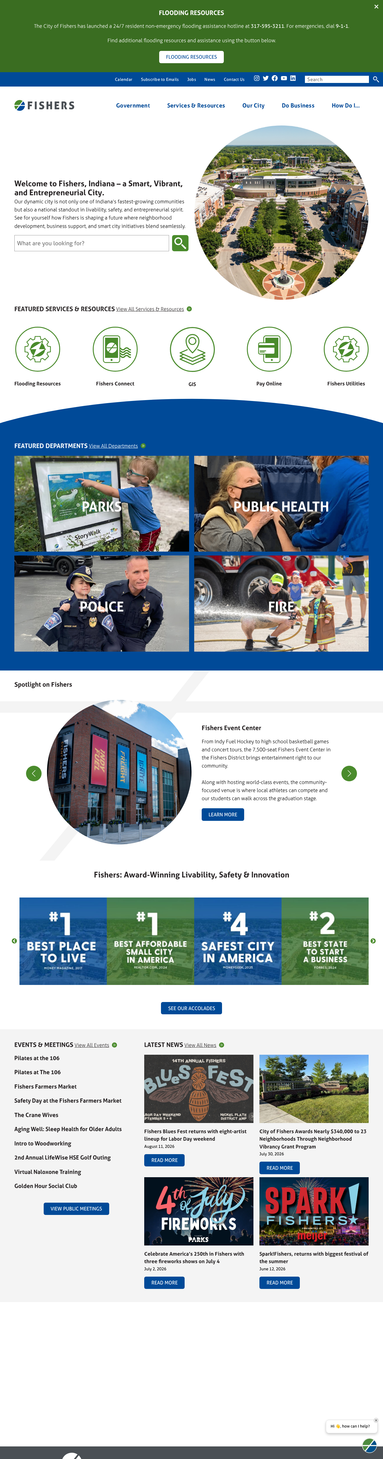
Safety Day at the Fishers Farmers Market (67, 1100)
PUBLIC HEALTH (281, 506)
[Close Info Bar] (376, 7)
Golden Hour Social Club (45, 1186)
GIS (192, 384)
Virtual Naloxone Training (47, 1172)
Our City (253, 105)
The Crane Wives (36, 1115)
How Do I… (346, 105)
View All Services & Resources (150, 308)
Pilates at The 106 (37, 1072)
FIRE (281, 606)
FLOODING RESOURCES (191, 57)
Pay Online (269, 383)
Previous (14, 941)
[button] (189, 841)
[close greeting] (376, 1420)
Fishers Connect (115, 383)
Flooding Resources (37, 383)
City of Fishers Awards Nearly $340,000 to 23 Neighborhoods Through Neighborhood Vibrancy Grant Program (313, 1139)
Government (133, 105)
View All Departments (113, 445)
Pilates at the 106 (37, 1058)
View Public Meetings (76, 1208)
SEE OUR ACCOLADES (191, 1008)
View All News (200, 1045)
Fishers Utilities (346, 383)
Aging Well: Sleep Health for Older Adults (68, 1129)
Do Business (298, 105)
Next (373, 941)
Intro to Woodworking (42, 1143)
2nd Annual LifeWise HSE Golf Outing (62, 1157)
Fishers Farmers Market (45, 1086)
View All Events (92, 1045)
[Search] (376, 79)
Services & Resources (196, 105)
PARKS (102, 506)
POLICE (102, 606)
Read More (164, 1160)
